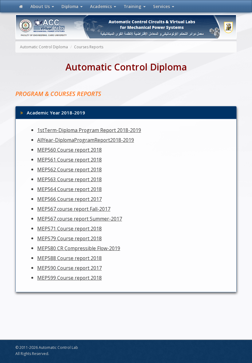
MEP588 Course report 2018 (69, 258)
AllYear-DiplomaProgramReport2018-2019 (85, 140)
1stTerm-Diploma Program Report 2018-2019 (89, 130)
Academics (101, 6)
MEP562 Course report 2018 (69, 169)
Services (162, 6)
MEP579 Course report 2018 (69, 238)
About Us (40, 6)
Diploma (70, 6)
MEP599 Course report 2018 (69, 277)
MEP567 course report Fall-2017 (73, 208)
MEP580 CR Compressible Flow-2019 (78, 248)
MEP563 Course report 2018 (69, 179)
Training (132, 6)
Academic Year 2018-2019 (54, 113)
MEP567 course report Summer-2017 (79, 218)
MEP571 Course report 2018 (69, 228)
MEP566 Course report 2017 (69, 199)
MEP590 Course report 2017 (69, 268)
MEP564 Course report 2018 (69, 189)
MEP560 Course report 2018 (69, 149)
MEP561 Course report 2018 (69, 159)
